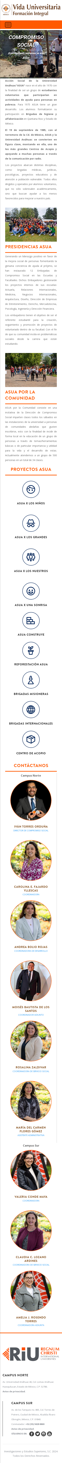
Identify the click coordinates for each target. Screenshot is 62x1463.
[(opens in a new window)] (31, 1353)
